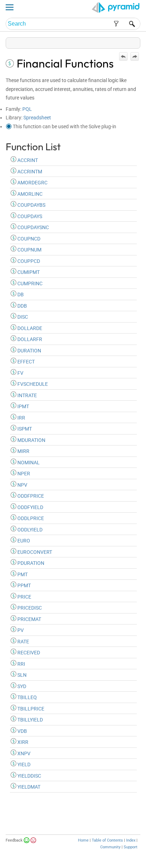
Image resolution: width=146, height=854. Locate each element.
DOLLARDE (29, 328)
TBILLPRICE (30, 709)
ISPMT (24, 429)
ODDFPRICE (30, 496)
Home (83, 840)
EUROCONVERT (34, 552)
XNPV (23, 753)
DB (20, 294)
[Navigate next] (134, 56)
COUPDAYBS (30, 205)
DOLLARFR (29, 339)
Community (110, 847)
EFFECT (25, 361)
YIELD (23, 764)
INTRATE (26, 395)
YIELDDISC (28, 776)
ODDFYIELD (29, 507)
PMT (22, 574)
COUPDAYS (29, 216)
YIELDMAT (28, 787)
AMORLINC (29, 194)
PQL (27, 109)
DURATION (28, 350)
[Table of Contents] (134, 41)
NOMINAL (28, 462)
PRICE (23, 597)
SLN (21, 675)
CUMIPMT (28, 272)
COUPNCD (28, 239)
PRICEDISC (29, 608)
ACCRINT (27, 160)
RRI (20, 664)
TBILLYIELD (29, 720)
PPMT (23, 585)
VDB (21, 731)
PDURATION (30, 563)
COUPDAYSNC (32, 227)
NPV (21, 485)
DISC (22, 317)
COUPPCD (28, 261)
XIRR (22, 742)
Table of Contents (107, 840)
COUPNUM (28, 250)
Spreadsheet (37, 117)
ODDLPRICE (30, 518)
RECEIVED (28, 652)
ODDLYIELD (29, 530)
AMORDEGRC (31, 182)
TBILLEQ (26, 697)
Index (130, 840)
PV (20, 630)
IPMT (22, 406)
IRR (20, 418)
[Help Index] (139, 41)
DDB (21, 306)
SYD (21, 686)
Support (130, 847)
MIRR (22, 451)
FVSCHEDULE (32, 384)
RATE (22, 641)
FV (19, 373)
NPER (23, 473)
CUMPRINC (29, 283)
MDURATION (30, 440)
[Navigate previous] (123, 56)
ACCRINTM (29, 171)
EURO (23, 541)
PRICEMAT (28, 619)
